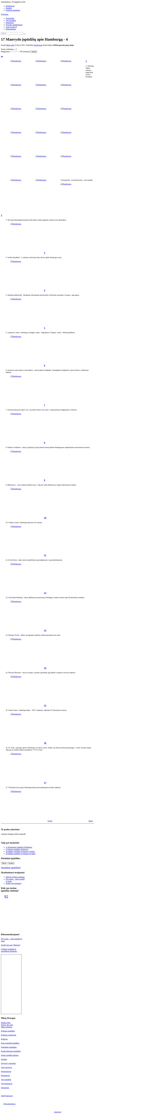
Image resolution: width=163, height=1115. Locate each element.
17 (45, 782)
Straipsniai (5, 1088)
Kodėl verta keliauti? (13, 883)
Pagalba (4, 1059)
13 (45, 630)
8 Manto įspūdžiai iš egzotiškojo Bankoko (9, 950)
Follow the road (7, 1025)
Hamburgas (38, 45)
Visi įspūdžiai (6, 1080)
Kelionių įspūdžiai (8, 1031)
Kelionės (4, 1039)
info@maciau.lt (7, 1096)
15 (45, 705)
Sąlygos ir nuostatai (8, 1063)
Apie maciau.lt (6, 1067)
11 (45, 555)
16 (45, 743)
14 (45, 668)
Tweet (49, 821)
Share (91, 821)
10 (45, 518)
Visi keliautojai (7, 1084)
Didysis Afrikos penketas (15, 877)
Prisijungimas (6, 1071)
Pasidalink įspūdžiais (9, 1047)
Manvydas (10, 45)
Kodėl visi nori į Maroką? (10, 945)
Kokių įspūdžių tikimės (9, 1055)
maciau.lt (57, 1112)
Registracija (5, 1076)
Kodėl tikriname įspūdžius (11, 1051)
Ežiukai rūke (6, 1023)
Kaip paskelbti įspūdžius (10, 1043)
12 (45, 593)
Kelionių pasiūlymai (8, 1035)
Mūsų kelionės (6, 1027)
